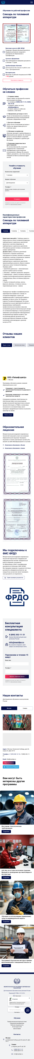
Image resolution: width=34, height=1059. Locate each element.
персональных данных (16, 204)
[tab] (5, 231)
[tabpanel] (17, 880)
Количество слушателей (12, 171)
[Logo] (17, 981)
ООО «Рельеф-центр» (16, 377)
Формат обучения (10, 179)
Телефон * (8, 187)
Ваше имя (8, 660)
